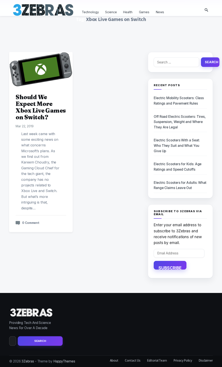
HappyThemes (64, 361)
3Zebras (27, 361)
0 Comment (30, 223)
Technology (90, 12)
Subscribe (170, 267)
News (160, 12)
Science (111, 12)
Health (127, 12)
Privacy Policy (182, 360)
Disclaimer (206, 360)
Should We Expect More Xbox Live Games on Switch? (41, 107)
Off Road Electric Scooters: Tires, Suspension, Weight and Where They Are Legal (180, 122)
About (114, 360)
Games (144, 12)
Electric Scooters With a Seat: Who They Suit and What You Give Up (177, 145)
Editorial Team (157, 360)
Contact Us (132, 360)
